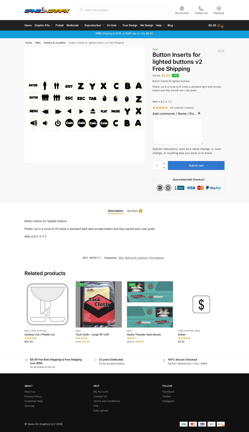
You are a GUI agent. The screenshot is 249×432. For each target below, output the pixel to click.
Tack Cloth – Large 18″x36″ (93, 334)
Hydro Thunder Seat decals (144, 334)
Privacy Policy (33, 396)
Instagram (168, 401)
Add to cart (196, 165)
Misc (38, 42)
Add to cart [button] (47, 348)
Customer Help (33, 401)
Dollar (182, 334)
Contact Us (201, 12)
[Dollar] (201, 304)
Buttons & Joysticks (55, 42)
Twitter (166, 396)
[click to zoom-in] (84, 105)
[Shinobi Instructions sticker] (223, 51)
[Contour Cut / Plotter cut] (219, 51)
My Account (182, 12)
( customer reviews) (182, 108)
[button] (216, 25)
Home (28, 42)
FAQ (95, 405)
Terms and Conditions (106, 401)
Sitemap (29, 405)
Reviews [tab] (134, 210)
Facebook (168, 391)
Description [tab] (115, 210)
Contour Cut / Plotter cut (39, 334)
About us (30, 391)
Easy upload (100, 410)
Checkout (218, 12)
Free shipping (156, 257)
